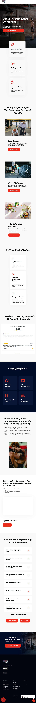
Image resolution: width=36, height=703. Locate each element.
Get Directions (7, 525)
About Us (14, 682)
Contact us (25, 620)
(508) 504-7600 (12, 620)
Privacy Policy (15, 696)
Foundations (5, 682)
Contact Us (15, 684)
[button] (32, 1)
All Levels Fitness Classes (6, 690)
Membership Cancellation (15, 689)
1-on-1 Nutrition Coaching (5, 687)
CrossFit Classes (6, 684)
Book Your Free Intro (11, 30)
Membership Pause (16, 686)
